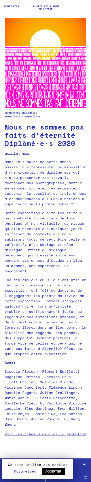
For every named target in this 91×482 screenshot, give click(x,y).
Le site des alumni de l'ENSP (45, 7)
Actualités (11, 6)
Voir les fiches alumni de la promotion (45, 434)
